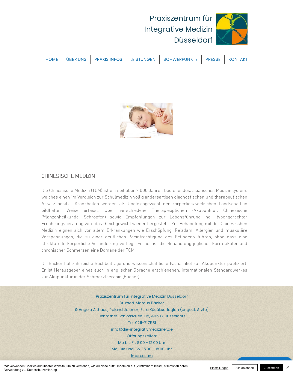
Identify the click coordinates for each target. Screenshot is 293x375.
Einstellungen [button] (219, 368)
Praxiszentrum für (181, 18)
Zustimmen (271, 368)
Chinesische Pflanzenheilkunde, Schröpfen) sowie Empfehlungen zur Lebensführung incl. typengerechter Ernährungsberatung (144, 217)
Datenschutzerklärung (42, 370)
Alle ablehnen (245, 368)
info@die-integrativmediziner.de (142, 329)
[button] (76, 59)
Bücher (131, 277)
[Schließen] (287, 368)
